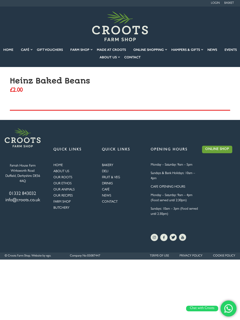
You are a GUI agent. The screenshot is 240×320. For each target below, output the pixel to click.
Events (231, 50)
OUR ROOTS (62, 177)
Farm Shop (79, 50)
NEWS (106, 195)
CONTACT (110, 202)
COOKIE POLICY (224, 255)
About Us (108, 57)
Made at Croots (111, 50)
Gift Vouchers (50, 50)
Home (8, 50)
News (212, 50)
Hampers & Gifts (185, 50)
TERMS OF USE (159, 255)
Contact (132, 57)
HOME (58, 165)
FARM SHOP (62, 202)
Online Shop (217, 149)
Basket (229, 3)
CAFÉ (105, 189)
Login (215, 3)
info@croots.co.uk (22, 200)
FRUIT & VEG (111, 177)
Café (25, 50)
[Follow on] (154, 237)
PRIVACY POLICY (191, 255)
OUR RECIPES (63, 195)
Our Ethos (62, 183)
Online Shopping (148, 50)
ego (48, 255)
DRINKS (107, 183)
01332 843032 (22, 194)
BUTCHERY (61, 208)
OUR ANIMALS (64, 189)
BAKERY (107, 165)
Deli (105, 171)
